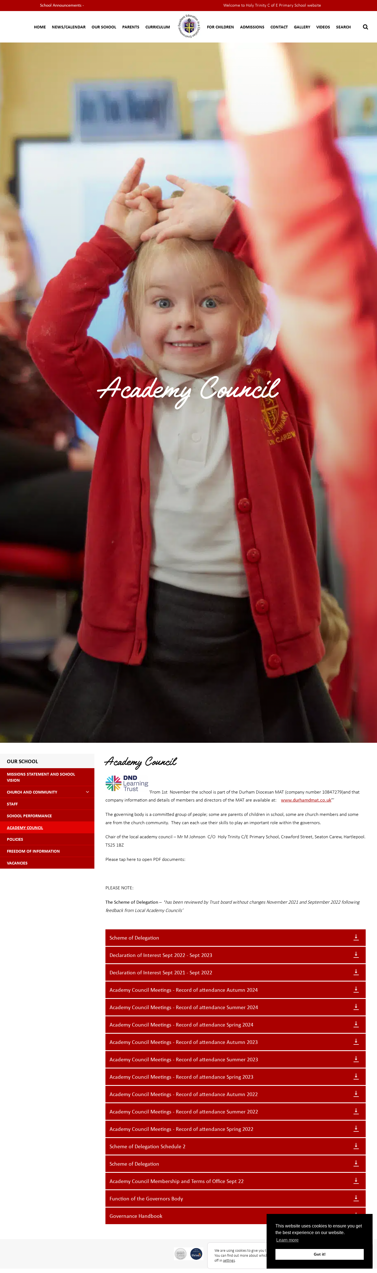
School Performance (29, 816)
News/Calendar (69, 27)
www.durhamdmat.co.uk (306, 800)
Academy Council (25, 827)
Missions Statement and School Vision (41, 777)
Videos (323, 27)
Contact (279, 27)
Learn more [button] (287, 1240)
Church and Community (32, 792)
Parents (130, 27)
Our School (104, 27)
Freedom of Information (33, 851)
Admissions (252, 27)
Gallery (302, 27)
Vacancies (17, 863)
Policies (15, 839)
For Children (220, 27)
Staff (12, 804)
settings (229, 1260)
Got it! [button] (320, 1254)
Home (40, 27)
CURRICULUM (157, 27)
